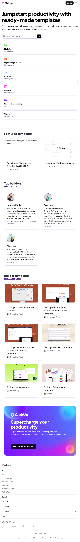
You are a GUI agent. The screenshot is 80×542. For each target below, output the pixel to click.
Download (5, 497)
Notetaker (5, 485)
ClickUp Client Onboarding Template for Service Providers (20, 350)
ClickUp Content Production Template (21, 309)
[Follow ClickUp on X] (13, 522)
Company (5, 511)
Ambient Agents (7, 482)
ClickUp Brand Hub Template (58, 347)
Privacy (35, 538)
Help (3, 516)
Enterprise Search (8, 488)
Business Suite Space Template (54, 389)
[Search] (39, 36)
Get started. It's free (21, 446)
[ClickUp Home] (7, 3)
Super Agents (7, 478)
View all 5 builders (11, 186)
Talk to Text (6, 492)
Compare (5, 506)
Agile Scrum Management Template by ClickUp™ (19, 164)
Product (5, 502)
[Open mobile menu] (76, 3)
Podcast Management (18, 387)
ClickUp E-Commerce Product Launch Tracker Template (55, 310)
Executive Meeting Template (60, 163)
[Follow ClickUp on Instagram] (10, 522)
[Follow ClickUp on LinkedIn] (3, 522)
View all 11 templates (12, 279)
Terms (44, 538)
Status (18, 538)
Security (26, 538)
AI (3, 471)
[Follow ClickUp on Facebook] (7, 522)
